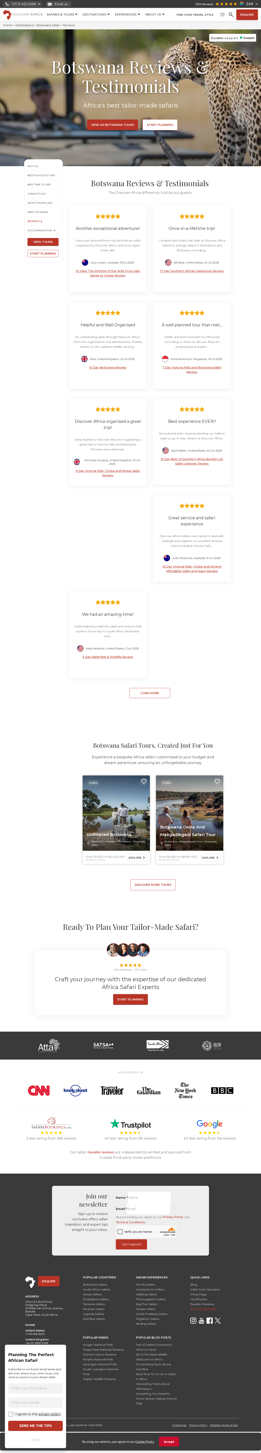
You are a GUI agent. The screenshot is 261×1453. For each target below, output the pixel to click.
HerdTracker (198, 1299)
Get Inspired (131, 1244)
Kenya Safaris (92, 1294)
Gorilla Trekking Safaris (151, 1314)
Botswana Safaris (95, 1284)
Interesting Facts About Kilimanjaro (153, 1386)
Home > (9, 25)
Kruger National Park (98, 1345)
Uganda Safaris (93, 1314)
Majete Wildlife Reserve (99, 1379)
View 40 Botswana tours (112, 125)
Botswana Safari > (49, 25)
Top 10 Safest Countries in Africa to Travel (154, 1347)
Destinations (94, 14)
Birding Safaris (146, 1324)
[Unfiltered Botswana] (116, 813)
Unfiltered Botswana (109, 834)
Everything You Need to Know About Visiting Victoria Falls (156, 1398)
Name (122, 1197)
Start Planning (160, 125)
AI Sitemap (179, 1425)
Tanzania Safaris (94, 1304)
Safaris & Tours (60, 14)
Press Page (198, 1294)
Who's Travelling (40, 202)
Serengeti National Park (100, 1364)
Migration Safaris (147, 1319)
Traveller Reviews (202, 1304)
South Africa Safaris (96, 1289)
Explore (135, 857)
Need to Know (38, 212)
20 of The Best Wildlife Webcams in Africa (151, 1357)
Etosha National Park (98, 1359)
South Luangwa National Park (100, 1371)
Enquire (247, 15)
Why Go (33, 166)
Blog (193, 1284)
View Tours (43, 242)
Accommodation (40, 230)
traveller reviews (100, 1152)
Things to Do (37, 193)
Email (121, 1209)
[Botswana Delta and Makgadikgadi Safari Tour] (189, 813)
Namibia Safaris (94, 1319)
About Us (153, 14)
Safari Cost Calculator (205, 1289)
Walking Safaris (146, 1294)
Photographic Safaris (151, 1299)
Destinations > (25, 25)
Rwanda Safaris (93, 1309)
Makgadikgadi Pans (190, 841)
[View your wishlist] (222, 15)
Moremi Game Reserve (99, 1354)
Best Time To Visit (39, 184)
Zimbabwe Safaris (95, 1299)
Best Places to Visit (41, 175)
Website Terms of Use (224, 1425)
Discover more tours (153, 885)
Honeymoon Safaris (150, 1289)
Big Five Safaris (146, 1304)
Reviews (33, 221)
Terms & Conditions (130, 1222)
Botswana (97, 841)
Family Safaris (145, 1284)
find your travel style (195, 14)
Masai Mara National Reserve (103, 1349)
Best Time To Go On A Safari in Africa (156, 1376)
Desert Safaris (145, 1309)
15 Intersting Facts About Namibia (153, 1366)
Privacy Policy (173, 1217)
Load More (150, 693)
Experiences (126, 14)
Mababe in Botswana (117, 841)
